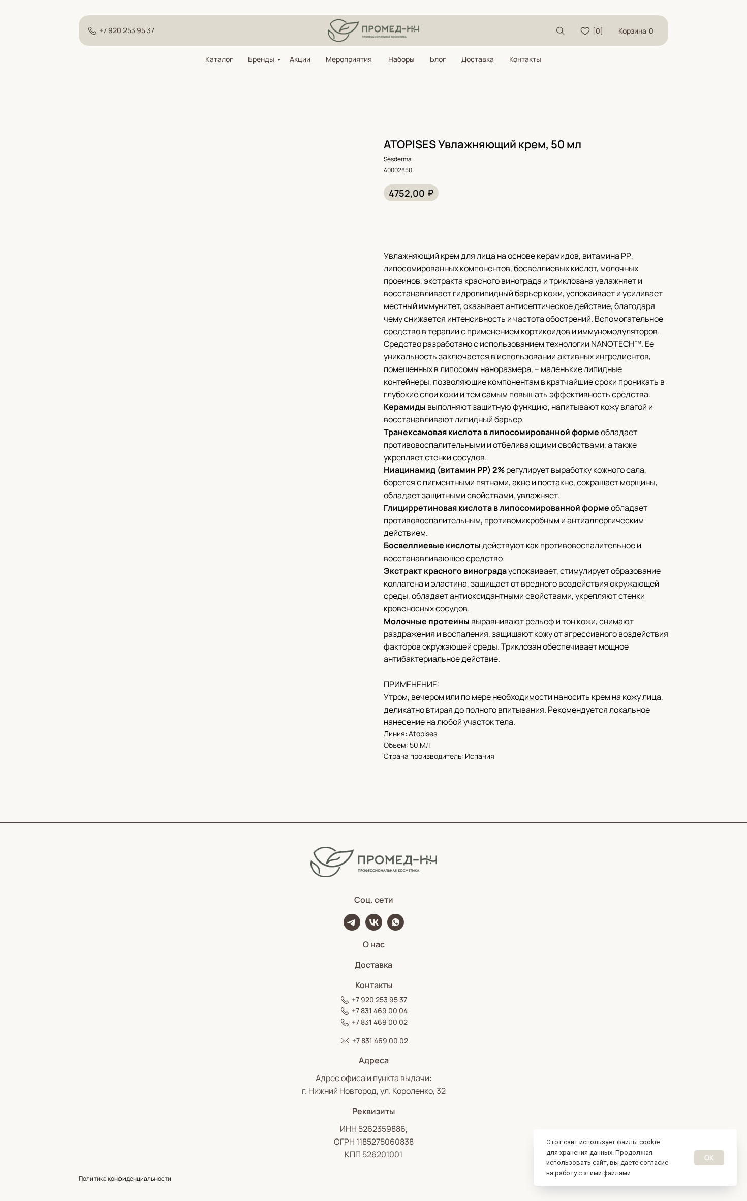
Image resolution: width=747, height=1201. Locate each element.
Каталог (219, 59)
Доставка (477, 59)
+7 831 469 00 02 (380, 1022)
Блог (438, 59)
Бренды (261, 59)
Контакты (525, 59)
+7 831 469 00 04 (380, 1010)
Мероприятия (349, 59)
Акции (300, 59)
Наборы (401, 59)
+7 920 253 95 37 (126, 30)
